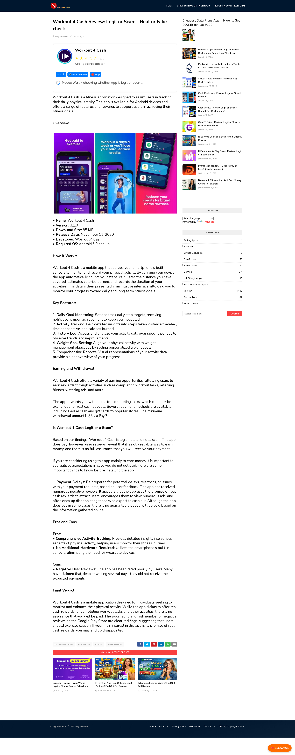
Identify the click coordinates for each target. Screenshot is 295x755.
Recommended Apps (213, 284)
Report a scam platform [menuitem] (229, 5)
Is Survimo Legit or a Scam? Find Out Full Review (220, 138)
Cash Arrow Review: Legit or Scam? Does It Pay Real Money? (217, 109)
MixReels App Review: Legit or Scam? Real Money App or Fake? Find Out (218, 51)
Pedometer (84, 644)
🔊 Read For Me (78, 74)
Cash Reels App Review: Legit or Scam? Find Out (219, 95)
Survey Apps (213, 297)
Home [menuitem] (169, 5)
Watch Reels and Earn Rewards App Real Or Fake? (217, 80)
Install (61, 74)
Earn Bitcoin (213, 259)
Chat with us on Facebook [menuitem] (193, 5)
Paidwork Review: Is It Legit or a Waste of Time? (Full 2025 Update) (219, 66)
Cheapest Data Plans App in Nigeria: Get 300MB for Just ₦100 (211, 22)
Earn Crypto (213, 265)
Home (153, 726)
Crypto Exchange (213, 253)
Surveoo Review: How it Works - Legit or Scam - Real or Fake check (70, 685)
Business (213, 246)
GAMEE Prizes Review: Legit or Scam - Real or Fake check (219, 124)
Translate (209, 222)
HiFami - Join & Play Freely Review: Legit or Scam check (220, 153)
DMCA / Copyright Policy (231, 726)
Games (213, 271)
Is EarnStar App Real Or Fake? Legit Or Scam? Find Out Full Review (113, 685)
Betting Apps (213, 240)
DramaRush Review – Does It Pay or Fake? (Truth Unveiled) (217, 167)
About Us (163, 726)
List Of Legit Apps (63, 644)
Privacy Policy (179, 726)
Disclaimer (194, 726)
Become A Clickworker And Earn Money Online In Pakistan (219, 182)
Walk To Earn (115, 644)
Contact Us (209, 726)
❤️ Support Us (280, 747)
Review (99, 644)
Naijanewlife (61, 36)
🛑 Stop (95, 74)
